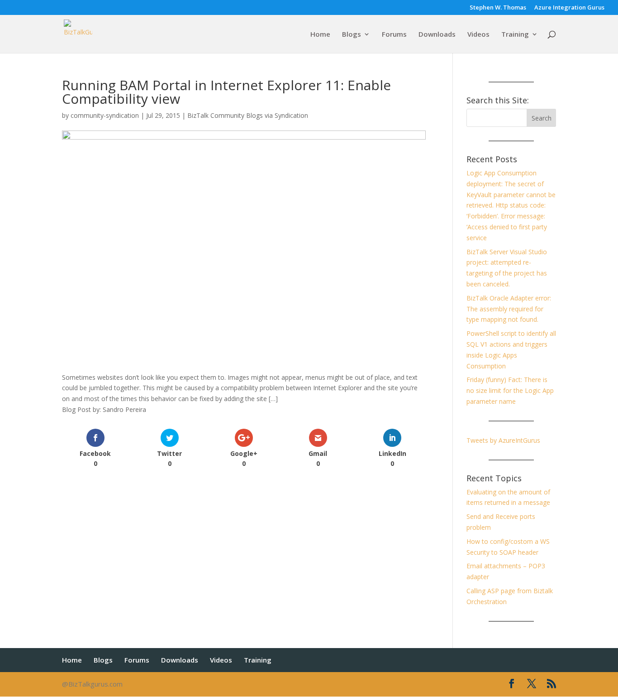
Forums (394, 35)
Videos (478, 35)
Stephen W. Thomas (498, 8)
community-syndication (105, 115)
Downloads (437, 35)
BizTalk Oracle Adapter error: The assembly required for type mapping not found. (508, 309)
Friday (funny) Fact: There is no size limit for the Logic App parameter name (510, 390)
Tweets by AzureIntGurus (503, 440)
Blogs (351, 35)
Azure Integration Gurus (569, 8)
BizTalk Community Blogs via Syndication (247, 115)
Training (515, 35)
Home (320, 35)
